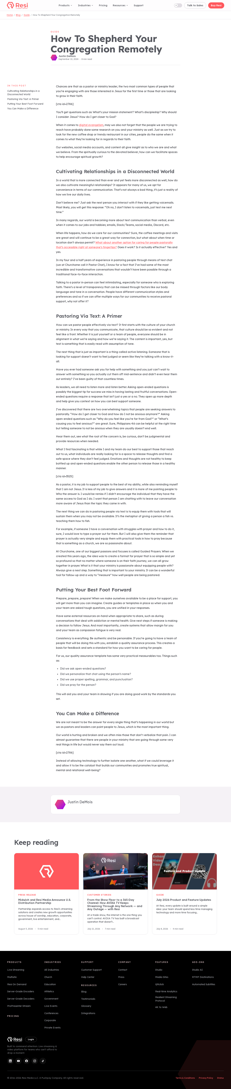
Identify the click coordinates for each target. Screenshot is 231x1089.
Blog (18, 15)
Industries (84, 5)
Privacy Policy (206, 1078)
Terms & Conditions (185, 1078)
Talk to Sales (195, 5)
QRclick (159, 984)
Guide (27, 15)
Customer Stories (99, 895)
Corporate (50, 1020)
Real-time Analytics (166, 991)
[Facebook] (27, 1061)
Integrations (88, 1013)
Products (64, 5)
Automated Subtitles (203, 984)
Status (220, 1078)
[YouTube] (18, 1061)
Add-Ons (198, 962)
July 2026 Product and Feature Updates (183, 899)
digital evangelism (91, 125)
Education (50, 984)
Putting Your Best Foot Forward (25, 104)
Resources (119, 5)
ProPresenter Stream (19, 1005)
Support (138, 5)
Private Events (52, 1027)
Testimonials (88, 998)
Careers (122, 984)
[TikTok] (43, 1061)
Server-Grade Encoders (20, 991)
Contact (122, 969)
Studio (158, 969)
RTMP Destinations (203, 977)
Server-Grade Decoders (20, 998)
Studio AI (197, 969)
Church (48, 977)
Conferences (51, 1013)
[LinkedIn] (10, 1061)
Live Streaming (15, 969)
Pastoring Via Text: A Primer (23, 99)
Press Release (27, 895)
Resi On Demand (16, 984)
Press (121, 977)
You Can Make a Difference (22, 108)
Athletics (49, 991)
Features (161, 962)
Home (10, 15)
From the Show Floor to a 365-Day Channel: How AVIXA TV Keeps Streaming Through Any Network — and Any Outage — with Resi (114, 904)
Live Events (50, 1005)
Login (31, 1039)
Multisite (12, 977)
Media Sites (161, 977)
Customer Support (91, 969)
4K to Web (161, 1007)
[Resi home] (17, 5)
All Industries (51, 969)
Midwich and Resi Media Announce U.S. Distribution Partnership (44, 901)
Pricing (103, 5)
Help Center (87, 977)
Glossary (86, 1006)
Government (51, 998)
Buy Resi (216, 5)
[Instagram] (35, 1061)
